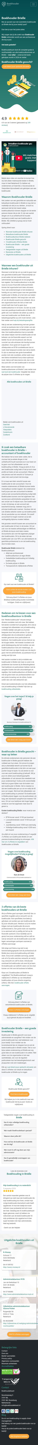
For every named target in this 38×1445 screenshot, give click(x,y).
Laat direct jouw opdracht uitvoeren (16, 67)
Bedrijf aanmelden (8, 1356)
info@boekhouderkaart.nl (11, 1405)
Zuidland (6, 435)
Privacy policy (7, 1358)
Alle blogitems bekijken (19, 1436)
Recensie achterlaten (9, 1364)
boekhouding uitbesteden (11, 689)
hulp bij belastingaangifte (22, 320)
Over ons (5, 1353)
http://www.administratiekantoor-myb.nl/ (18, 1294)
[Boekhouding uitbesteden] (19, 578)
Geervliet (6, 425)
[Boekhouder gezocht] (19, 1083)
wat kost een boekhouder (11, 372)
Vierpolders (7, 430)
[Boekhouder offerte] (19, 996)
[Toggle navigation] (33, 4)
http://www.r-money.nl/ (11, 1267)
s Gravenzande (8, 427)
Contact (4, 1351)
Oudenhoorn (7, 432)
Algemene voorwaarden (10, 1361)
